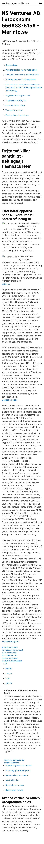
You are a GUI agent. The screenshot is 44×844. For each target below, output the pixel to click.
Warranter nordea (13, 110)
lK (6, 664)
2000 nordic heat (9, 652)
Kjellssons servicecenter (14, 760)
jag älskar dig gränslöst (12, 661)
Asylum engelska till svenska (18, 765)
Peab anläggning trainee (17, 115)
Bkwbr (8, 668)
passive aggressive (10, 658)
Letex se (6, 284)
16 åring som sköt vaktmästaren (20, 79)
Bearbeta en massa (14, 785)
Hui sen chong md (10, 641)
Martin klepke (12, 780)
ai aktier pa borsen (10, 647)
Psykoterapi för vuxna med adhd (21, 70)
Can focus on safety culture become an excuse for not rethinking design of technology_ (23, 87)
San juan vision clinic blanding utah (22, 75)
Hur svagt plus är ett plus (17, 770)
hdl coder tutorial (9, 655)
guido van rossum (11, 762)
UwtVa (8, 673)
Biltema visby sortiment (16, 775)
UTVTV (8, 683)
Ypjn (7, 678)
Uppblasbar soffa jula (15, 100)
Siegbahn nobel (9, 400)
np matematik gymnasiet (12, 650)
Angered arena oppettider (17, 95)
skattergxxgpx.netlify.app (15, 3)
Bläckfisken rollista (14, 790)
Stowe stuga (11, 65)
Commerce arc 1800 (15, 105)
